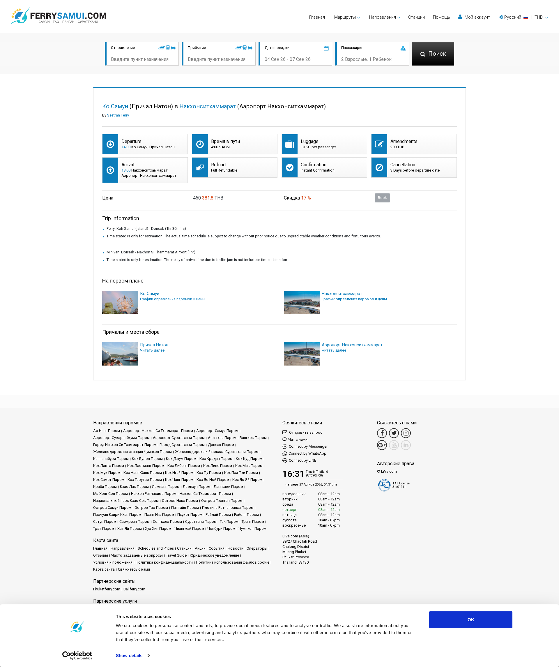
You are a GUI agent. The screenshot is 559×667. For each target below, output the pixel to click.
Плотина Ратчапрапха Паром (228, 507)
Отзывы (100, 555)
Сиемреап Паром (134, 521)
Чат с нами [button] (297, 439)
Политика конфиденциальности (164, 562)
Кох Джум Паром (181, 458)
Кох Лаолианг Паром (145, 465)
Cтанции (416, 17)
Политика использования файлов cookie (232, 562)
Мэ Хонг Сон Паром (110, 493)
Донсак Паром (221, 444)
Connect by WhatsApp (307, 453)
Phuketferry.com (106, 589)
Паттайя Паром (185, 507)
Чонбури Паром (221, 528)
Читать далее (152, 350)
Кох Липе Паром (217, 465)
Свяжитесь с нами (134, 569)
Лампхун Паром (196, 486)
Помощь (441, 17)
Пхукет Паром (189, 514)
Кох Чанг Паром (179, 479)
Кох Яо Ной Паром (213, 479)
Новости (235, 548)
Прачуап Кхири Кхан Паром (117, 514)
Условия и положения (112, 562)
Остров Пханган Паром (222, 500)
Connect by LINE (302, 460)
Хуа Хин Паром (158, 528)
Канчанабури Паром (111, 458)
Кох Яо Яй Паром (247, 479)
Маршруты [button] (345, 17)
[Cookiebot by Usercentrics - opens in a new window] (77, 655)
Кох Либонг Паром (183, 465)
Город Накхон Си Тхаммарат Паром (124, 444)
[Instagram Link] (406, 433)
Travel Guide (176, 555)
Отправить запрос (305, 432)
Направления (123, 548)
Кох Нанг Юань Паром (142, 472)
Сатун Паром (104, 521)
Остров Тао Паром (151, 507)
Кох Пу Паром (209, 472)
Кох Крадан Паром (216, 458)
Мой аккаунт (477, 17)
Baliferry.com (134, 589)
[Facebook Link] (382, 433)
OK (471, 619)
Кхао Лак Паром (134, 486)
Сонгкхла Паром (167, 521)
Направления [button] (382, 17)
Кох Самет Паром (108, 479)
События (216, 548)
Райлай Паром (218, 514)
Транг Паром (253, 521)
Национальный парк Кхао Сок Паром (126, 500)
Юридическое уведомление (214, 555)
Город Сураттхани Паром (182, 444)
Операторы (257, 548)
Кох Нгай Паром (179, 472)
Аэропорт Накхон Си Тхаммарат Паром (158, 430)
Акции (200, 548)
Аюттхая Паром (222, 437)
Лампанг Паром (166, 486)
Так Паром (229, 521)
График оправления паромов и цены (172, 299)
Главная (317, 17)
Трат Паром (103, 528)
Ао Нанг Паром (106, 430)
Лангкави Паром (228, 486)
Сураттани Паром (201, 521)
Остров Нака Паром (180, 500)
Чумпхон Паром (252, 528)
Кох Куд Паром (249, 458)
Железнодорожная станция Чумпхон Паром (132, 451)
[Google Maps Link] (382, 445)
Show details (129, 655)
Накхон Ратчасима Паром (153, 493)
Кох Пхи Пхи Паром (241, 472)
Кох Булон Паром (147, 458)
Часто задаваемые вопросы (137, 555)
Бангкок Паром (253, 437)
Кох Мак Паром (249, 465)
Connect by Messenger (308, 446)
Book (382, 197)
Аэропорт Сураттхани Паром (179, 437)
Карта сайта (104, 569)
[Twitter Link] (394, 433)
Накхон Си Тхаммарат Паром (205, 493)
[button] (523, 17)
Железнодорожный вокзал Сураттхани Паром (217, 451)
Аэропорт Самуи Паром (217, 430)
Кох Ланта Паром (108, 465)
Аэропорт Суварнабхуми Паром (121, 437)
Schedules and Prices (156, 548)
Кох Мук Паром (106, 472)
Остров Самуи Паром (112, 507)
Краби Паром (105, 486)
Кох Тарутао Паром (145, 479)
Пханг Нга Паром (159, 514)
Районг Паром (246, 514)
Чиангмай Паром (189, 528)
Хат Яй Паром (129, 528)
